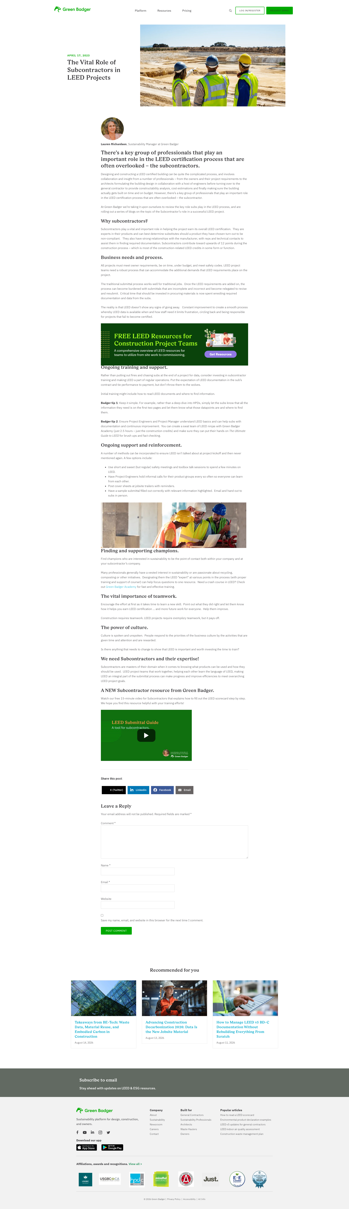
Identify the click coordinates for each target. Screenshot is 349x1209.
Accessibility (189, 1199)
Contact (154, 1134)
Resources (164, 10)
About (153, 1115)
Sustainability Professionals (195, 1119)
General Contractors (192, 1115)
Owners (184, 1134)
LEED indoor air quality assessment (240, 1129)
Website (106, 899)
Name (106, 865)
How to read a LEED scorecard (237, 1115)
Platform (140, 10)
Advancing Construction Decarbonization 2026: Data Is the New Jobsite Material (171, 1027)
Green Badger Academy (121, 586)
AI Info (201, 1199)
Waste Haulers (188, 1129)
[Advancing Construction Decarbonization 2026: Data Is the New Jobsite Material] (174, 1014)
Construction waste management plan (241, 1134)
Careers (154, 1129)
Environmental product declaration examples (245, 1119)
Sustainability (157, 1119)
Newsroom (156, 1124)
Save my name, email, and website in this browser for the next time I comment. (152, 920)
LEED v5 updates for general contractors (243, 1124)
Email (105, 882)
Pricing (186, 10)
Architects (186, 1124)
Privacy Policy (173, 1199)
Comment (108, 823)
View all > (135, 1164)
